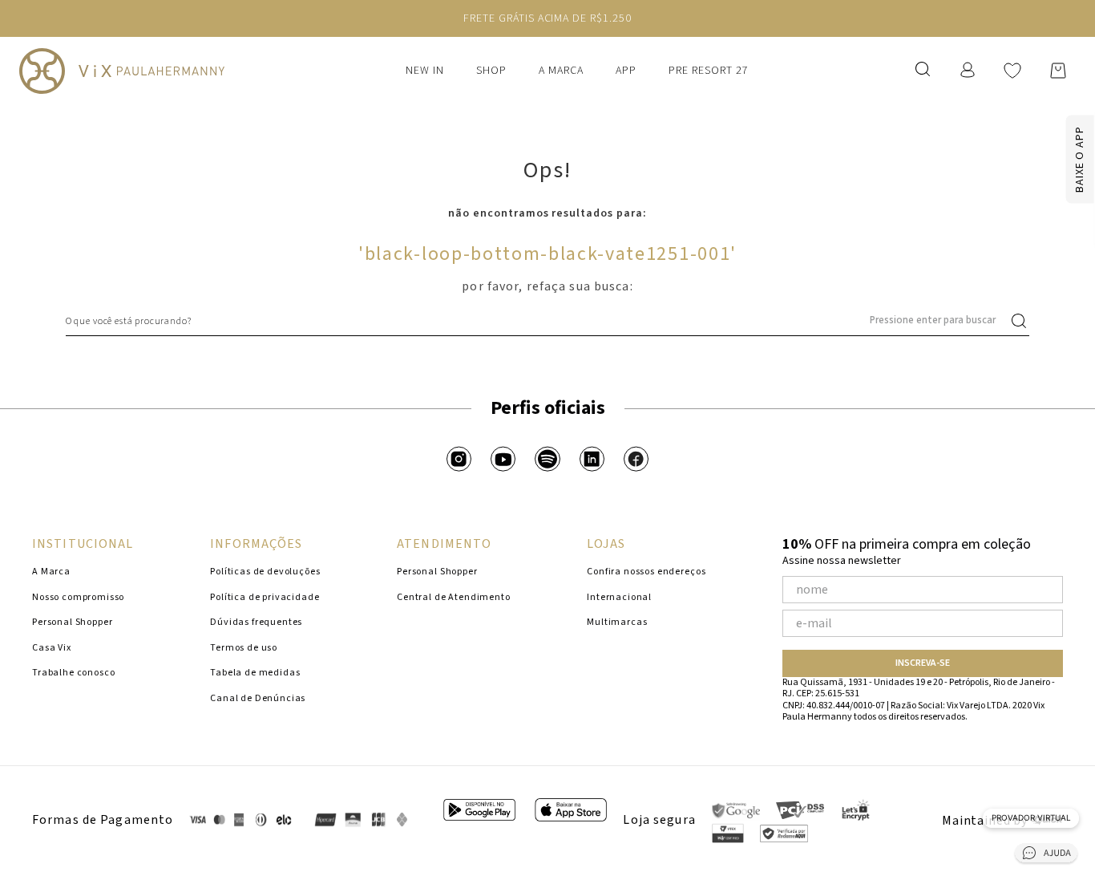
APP (626, 71)
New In (425, 71)
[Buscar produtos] (1022, 321)
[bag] (1058, 71)
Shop (491, 71)
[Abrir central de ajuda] (1046, 855)
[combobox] (547, 321)
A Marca (561, 71)
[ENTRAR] (969, 70)
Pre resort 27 (709, 71)
